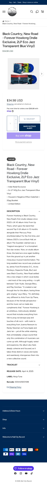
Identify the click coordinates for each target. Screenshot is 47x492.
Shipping (10, 104)
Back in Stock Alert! (30, 127)
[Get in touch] (37, 11)
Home (7, 21)
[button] (4, 11)
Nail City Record (26, 481)
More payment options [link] (23, 142)
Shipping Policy (15, 387)
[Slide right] (42, 74)
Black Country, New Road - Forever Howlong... (19, 24)
